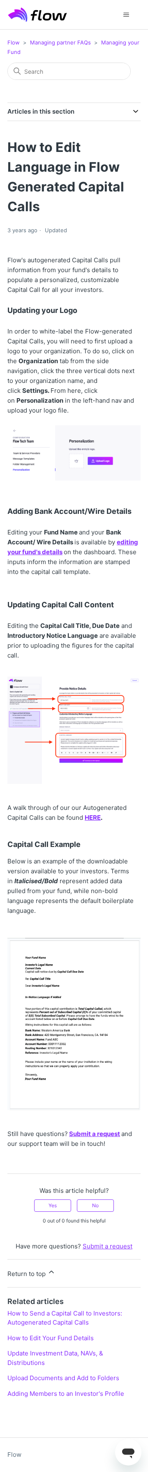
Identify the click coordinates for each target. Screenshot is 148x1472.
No (95, 1205)
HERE (93, 817)
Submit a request (94, 1134)
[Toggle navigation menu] (126, 14)
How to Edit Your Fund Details (50, 1338)
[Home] (37, 14)
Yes (53, 1205)
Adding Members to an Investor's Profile (65, 1393)
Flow (13, 42)
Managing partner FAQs (60, 42)
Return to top (27, 1274)
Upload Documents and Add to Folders (63, 1378)
